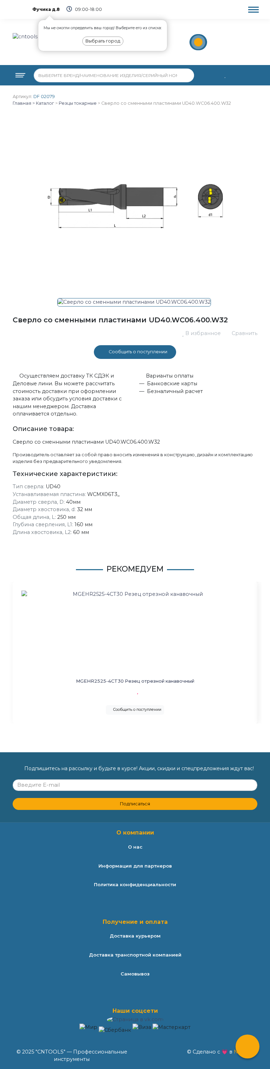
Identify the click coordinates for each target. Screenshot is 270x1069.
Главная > (24, 103)
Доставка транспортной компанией (135, 955)
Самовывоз (135, 974)
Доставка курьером (135, 936)
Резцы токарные (78, 103)
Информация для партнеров (135, 866)
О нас (135, 847)
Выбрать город (102, 41)
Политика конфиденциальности (135, 884)
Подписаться (135, 803)
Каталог (44, 103)
